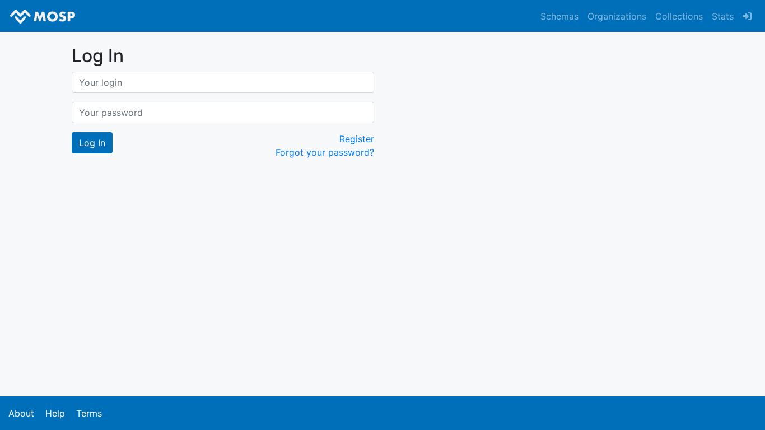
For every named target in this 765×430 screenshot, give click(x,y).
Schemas (559, 16)
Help (55, 413)
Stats (723, 16)
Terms (89, 413)
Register (356, 138)
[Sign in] (747, 16)
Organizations (616, 16)
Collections (679, 16)
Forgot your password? (325, 152)
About (21, 413)
